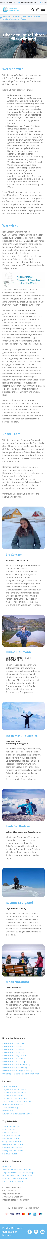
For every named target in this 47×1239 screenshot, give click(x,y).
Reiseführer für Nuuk (12, 1046)
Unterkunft (7, 1110)
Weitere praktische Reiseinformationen (20, 1073)
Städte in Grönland (11, 1126)
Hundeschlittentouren (12, 1104)
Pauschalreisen (9, 1086)
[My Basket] (37, 10)
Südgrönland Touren (12, 1147)
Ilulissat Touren (9, 1132)
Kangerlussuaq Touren (13, 1135)
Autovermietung (10, 1107)
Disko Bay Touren (10, 1138)
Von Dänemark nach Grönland (16, 1101)
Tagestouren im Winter (13, 1095)
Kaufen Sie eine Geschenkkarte (17, 1113)
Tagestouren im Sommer (14, 1092)
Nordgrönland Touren (13, 1150)
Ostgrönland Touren (12, 1141)
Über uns (6, 1166)
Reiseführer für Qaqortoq (14, 1055)
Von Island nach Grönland (14, 1098)
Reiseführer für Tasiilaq (13, 1061)
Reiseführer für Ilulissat (13, 1049)
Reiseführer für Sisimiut (13, 1058)
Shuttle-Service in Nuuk (13, 1181)
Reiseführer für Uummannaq (16, 1064)
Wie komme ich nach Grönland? (17, 1169)
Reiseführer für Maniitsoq (14, 1067)
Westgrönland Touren (12, 1144)
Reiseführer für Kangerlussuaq (17, 1070)
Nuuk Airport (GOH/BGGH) (14, 1178)
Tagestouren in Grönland (14, 1089)
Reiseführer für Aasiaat (13, 1052)
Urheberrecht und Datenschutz (17, 1175)
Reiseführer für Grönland (14, 1043)
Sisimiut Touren (9, 1153)
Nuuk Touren (8, 1129)
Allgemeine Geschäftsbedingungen (18, 1172)
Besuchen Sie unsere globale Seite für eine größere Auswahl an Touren (21, 17)
